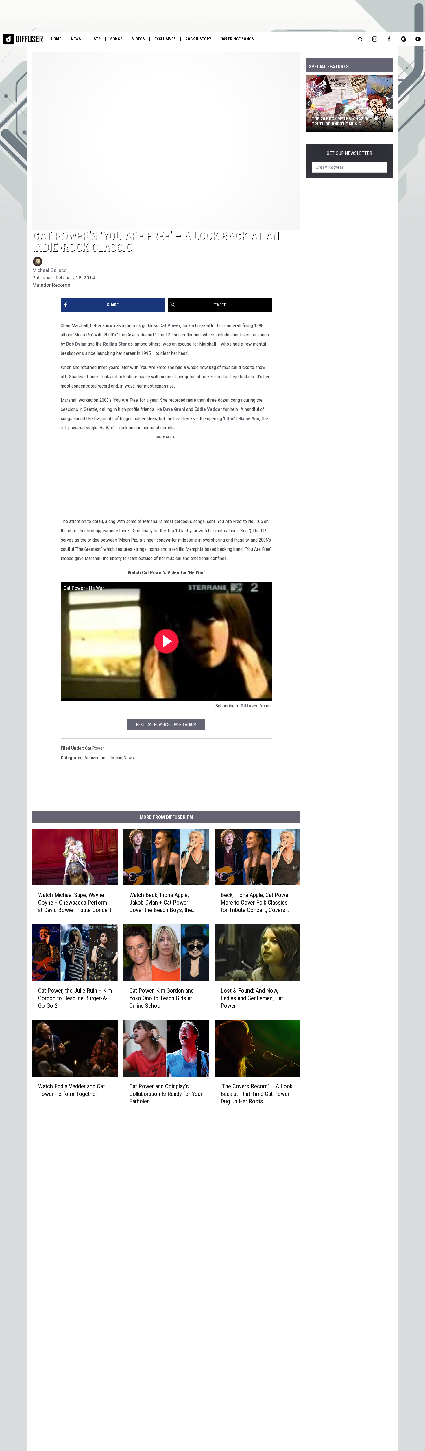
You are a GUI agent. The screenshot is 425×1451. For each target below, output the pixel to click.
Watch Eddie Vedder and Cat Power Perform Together (71, 1090)
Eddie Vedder (208, 409)
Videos (138, 39)
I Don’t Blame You (241, 418)
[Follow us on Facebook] (389, 39)
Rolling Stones (118, 344)
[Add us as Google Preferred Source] (403, 39)
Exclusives (165, 39)
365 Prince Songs (237, 39)
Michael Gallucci (50, 270)
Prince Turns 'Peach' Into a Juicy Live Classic (346, 121)
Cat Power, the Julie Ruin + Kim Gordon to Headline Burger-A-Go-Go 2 (75, 998)
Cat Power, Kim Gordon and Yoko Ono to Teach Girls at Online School (161, 998)
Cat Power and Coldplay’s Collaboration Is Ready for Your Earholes (165, 1094)
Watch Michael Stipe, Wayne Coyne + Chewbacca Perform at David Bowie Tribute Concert (74, 902)
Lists (95, 39)
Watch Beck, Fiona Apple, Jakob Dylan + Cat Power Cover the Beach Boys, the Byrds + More (160, 902)
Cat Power (169, 325)
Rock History (198, 39)
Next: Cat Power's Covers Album (166, 724)
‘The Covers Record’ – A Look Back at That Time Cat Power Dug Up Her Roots (257, 1094)
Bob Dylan (76, 344)
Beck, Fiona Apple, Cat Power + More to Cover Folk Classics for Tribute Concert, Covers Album (257, 902)
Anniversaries (97, 757)
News (76, 39)
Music (116, 757)
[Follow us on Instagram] (374, 39)
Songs (116, 39)
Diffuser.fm (253, 706)
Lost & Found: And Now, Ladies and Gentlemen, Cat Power (252, 998)
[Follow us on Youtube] (418, 39)
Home (56, 39)
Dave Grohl (174, 409)
